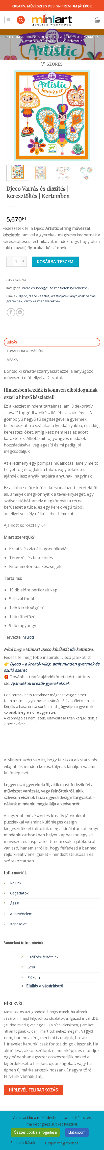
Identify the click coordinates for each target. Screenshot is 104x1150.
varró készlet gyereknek (42, 301)
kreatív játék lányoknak (67, 296)
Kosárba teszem (55, 261)
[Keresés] (21, 20)
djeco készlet (39, 296)
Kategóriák (14, 37)
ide (72, 649)
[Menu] (8, 20)
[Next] (89, 116)
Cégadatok (19, 893)
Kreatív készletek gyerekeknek (54, 37)
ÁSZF (14, 903)
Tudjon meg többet (61, 1142)
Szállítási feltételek (43, 957)
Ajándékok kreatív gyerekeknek (40, 683)
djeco (23, 296)
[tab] (52, 342)
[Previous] (14, 116)
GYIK (31, 967)
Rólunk (15, 883)
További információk (25, 350)
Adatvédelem (21, 913)
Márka (12, 359)
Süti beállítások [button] (23, 1142)
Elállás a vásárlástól (44, 986)
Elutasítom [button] (77, 1132)
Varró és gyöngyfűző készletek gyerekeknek (60, 39)
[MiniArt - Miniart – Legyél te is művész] (52, 20)
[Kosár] (97, 20)
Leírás (12, 342)
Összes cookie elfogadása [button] (35, 1132)
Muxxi (28, 637)
